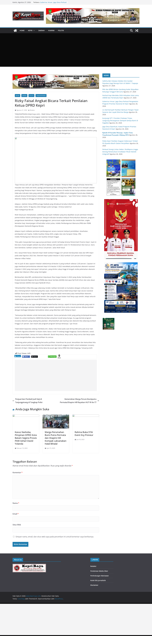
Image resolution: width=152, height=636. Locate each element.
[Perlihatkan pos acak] (136, 30)
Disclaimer (94, 585)
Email (16, 514)
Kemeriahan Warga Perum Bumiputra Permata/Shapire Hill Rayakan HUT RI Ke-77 (78, 401)
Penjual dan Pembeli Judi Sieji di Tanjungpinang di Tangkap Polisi (28, 401)
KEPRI (30, 30)
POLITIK (61, 30)
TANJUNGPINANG (41, 95)
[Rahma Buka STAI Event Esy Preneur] (85, 416)
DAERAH (41, 30)
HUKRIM (51, 30)
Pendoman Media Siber (99, 571)
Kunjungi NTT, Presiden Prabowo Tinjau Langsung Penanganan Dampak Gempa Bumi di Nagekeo (120, 120)
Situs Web (17, 524)
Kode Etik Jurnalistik (98, 580)
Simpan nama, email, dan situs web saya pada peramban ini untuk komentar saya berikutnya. (55, 536)
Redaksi (32, 110)
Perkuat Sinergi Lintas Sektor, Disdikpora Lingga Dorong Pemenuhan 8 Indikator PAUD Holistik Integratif (120, 151)
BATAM (17, 95)
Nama (16, 503)
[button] (33, 30)
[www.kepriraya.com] (15, 30)
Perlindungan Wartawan (99, 576)
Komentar (17, 472)
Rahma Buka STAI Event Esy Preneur (84, 434)
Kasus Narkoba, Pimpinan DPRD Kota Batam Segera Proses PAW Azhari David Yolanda (26, 438)
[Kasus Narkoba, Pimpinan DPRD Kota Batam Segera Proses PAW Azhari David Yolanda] (26, 416)
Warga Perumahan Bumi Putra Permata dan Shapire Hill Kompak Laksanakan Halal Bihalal (55, 438)
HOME (22, 30)
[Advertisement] (76, 50)
